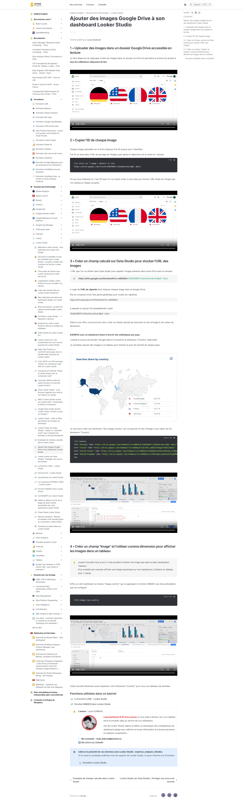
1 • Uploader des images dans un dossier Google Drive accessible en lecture (198, 29)
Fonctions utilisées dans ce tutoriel (200, 58)
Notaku (83, 796)
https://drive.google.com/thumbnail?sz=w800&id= (103, 278)
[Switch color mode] (185, 4)
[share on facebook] (196, 13)
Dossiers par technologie (97, 13)
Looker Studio (117, 13)
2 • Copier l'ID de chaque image (197, 36)
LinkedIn (102, 4)
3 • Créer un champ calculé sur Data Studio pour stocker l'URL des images (199, 42)
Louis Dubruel (94, 39)
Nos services (76, 4)
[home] (48, 5)
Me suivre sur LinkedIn (92, 742)
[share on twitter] (192, 13)
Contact (90, 4)
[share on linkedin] (199, 13)
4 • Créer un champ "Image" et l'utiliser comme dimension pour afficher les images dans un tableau (198, 51)
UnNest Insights (77, 13)
